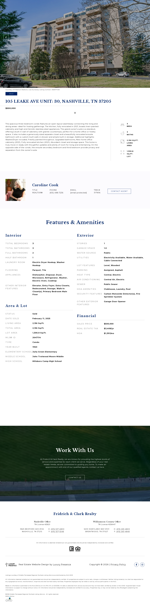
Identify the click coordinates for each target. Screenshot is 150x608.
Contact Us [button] (75, 478)
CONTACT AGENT (119, 191)
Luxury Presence (62, 564)
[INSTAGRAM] (142, 564)
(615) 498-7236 (56, 193)
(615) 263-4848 (123, 532)
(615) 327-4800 (57, 529)
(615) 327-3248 (57, 532)
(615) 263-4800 (123, 529)
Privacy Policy (118, 564)
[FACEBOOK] (136, 564)
